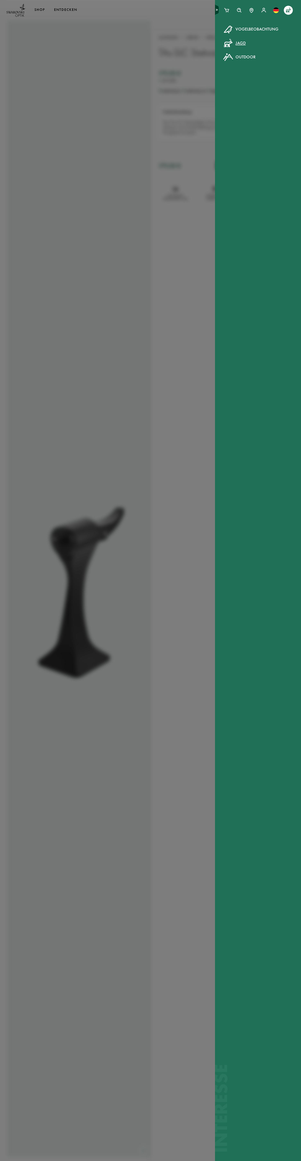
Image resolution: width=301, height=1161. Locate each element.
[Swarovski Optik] (16, 10)
